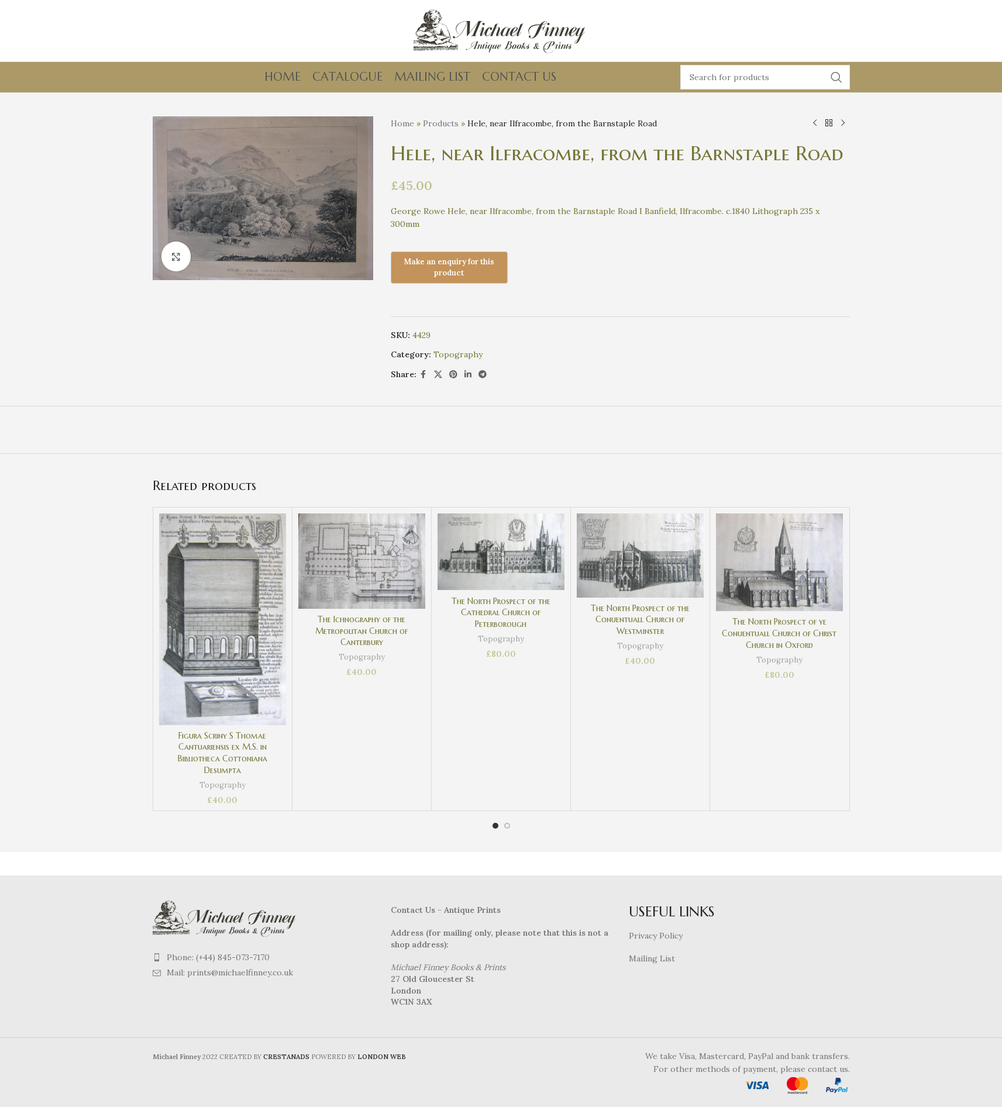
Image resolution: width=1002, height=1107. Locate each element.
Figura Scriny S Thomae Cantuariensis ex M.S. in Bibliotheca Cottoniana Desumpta (222, 752)
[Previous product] (815, 123)
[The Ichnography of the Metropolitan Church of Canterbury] (361, 561)
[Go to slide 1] (495, 826)
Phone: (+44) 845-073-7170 (218, 957)
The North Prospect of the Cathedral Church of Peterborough (501, 612)
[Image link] (226, 917)
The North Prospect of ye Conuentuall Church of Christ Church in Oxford (779, 633)
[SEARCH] (836, 77)
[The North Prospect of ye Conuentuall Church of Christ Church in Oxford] (779, 562)
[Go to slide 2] (507, 826)
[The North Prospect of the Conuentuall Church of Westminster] (640, 555)
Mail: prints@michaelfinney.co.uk (230, 972)
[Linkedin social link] (468, 374)
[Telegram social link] (482, 374)
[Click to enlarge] (176, 256)
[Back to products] (829, 123)
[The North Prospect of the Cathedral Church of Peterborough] (501, 552)
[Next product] (843, 123)
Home (402, 123)
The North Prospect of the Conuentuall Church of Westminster (640, 619)
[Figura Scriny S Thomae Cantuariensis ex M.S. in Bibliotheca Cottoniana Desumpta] (222, 619)
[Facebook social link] (423, 374)
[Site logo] (501, 30)
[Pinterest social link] (453, 374)
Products (441, 123)
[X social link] (438, 374)
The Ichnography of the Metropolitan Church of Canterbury (361, 630)
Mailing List (652, 958)
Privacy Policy (656, 935)
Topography (458, 354)
